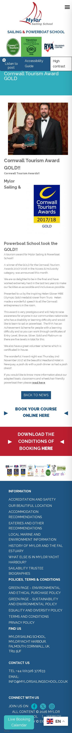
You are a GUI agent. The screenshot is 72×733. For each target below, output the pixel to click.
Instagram (52, 706)
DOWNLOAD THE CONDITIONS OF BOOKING (36, 441)
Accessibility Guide (34, 63)
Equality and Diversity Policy (35, 610)
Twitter (43, 706)
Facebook (34, 706)
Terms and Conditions (29, 617)
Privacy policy (22, 623)
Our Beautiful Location (30, 506)
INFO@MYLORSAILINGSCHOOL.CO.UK (38, 682)
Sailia (6, 731)
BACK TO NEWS (36, 395)
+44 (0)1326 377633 (30, 671)
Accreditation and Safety (32, 499)
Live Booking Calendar (19, 722)
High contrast (59, 63)
